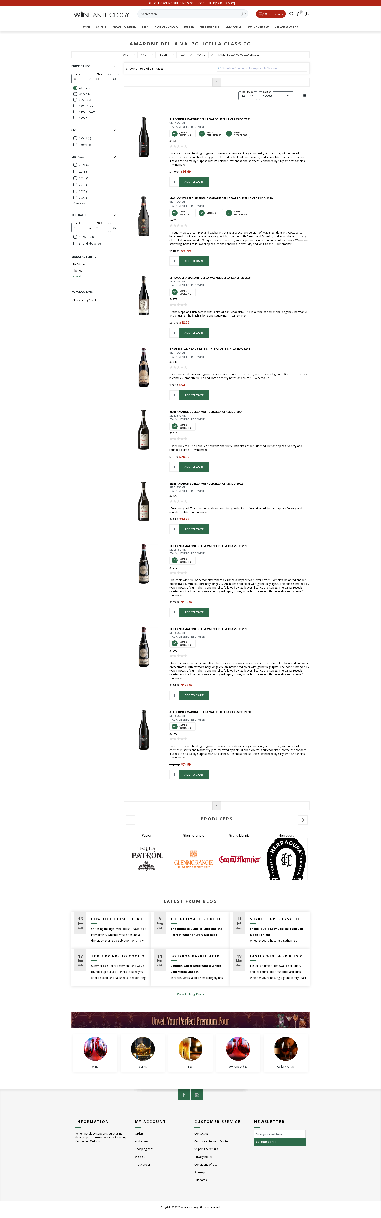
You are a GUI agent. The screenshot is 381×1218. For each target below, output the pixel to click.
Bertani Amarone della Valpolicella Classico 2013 (208, 629)
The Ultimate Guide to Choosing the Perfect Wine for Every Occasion (199, 919)
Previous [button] (130, 820)
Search (243, 14)
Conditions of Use (205, 1164)
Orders (139, 1133)
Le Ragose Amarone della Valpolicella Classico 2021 (210, 278)
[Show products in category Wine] (95, 1049)
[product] (144, 137)
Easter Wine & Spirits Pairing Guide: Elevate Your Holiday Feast (278, 956)
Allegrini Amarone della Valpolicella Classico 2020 (210, 712)
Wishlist (140, 1157)
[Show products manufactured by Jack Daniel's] (240, 859)
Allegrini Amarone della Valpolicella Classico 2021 (210, 119)
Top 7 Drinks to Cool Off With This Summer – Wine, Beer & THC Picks (119, 956)
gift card (91, 300)
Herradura (193, 835)
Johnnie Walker (286, 835)
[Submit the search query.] (220, 68)
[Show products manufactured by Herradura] (193, 859)
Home (124, 54)
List (304, 95)
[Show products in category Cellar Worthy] (286, 1049)
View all (77, 276)
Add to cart (194, 181)
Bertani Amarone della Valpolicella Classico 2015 (208, 546)
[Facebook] (184, 1094)
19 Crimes (79, 264)
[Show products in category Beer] (190, 1049)
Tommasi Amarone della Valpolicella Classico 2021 (209, 349)
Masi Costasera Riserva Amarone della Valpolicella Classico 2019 (221, 198)
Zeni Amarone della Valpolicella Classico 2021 (206, 412)
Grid (299, 95)
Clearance (78, 300)
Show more (79, 203)
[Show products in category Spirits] (143, 1049)
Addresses (141, 1141)
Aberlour (78, 270)
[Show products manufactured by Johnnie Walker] (286, 859)
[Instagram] (197, 1094)
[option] (147, 856)
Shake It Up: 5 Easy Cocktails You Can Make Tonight (278, 919)
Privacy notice (203, 1157)
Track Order (142, 1164)
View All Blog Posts (190, 994)
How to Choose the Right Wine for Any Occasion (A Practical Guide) (119, 919)
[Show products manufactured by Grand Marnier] (147, 859)
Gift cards (200, 1180)
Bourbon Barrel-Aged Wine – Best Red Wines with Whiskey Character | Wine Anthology (199, 956)
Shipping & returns (206, 1149)
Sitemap (199, 1172)
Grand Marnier (147, 835)
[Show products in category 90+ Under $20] (238, 1049)
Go (114, 79)
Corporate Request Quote (211, 1141)
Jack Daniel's (240, 835)
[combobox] (192, 13)
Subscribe (269, 1142)
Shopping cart (144, 1149)
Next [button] (303, 820)
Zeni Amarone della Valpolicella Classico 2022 (206, 483)
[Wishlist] (291, 13)
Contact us (201, 1133)
